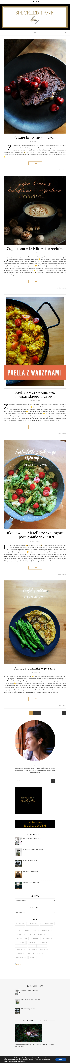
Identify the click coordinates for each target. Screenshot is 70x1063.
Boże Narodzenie (35, 923)
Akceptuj (60, 1059)
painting (47, 938)
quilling (42, 946)
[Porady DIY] (35, 967)
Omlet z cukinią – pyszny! (35, 668)
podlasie (43, 942)
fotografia (47, 930)
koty (32, 934)
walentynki (21, 957)
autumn (20, 923)
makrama (35, 938)
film (36, 930)
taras (30, 953)
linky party (21, 938)
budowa (49, 923)
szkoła (20, 953)
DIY (19, 930)
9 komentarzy (62, 574)
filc (27, 930)
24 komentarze (62, 288)
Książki (42, 934)
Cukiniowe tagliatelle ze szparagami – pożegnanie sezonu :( (35, 534)
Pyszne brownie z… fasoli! (35, 137)
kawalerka (21, 934)
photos (20, 942)
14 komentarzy (62, 170)
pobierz (32, 942)
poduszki (21, 946)
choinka (20, 927)
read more (35, 163)
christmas (32, 927)
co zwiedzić (46, 927)
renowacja (21, 949)
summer (44, 949)
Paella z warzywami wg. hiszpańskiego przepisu (35, 394)
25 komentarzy (62, 433)
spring (33, 949)
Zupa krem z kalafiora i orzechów (35, 248)
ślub (32, 957)
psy (31, 946)
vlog (40, 953)
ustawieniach (21, 1061)
